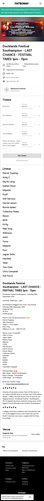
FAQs (7, 470)
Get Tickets (22, 156)
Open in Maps (35, 434)
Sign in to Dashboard (28, 470)
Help (23, 472)
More (4, 148)
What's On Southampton (10, 451)
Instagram (25, 482)
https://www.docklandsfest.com (17, 384)
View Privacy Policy (17, 498)
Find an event (9, 466)
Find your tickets (10, 468)
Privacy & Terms (10, 482)
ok (30, 497)
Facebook (25, 484)
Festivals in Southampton (29, 451)
